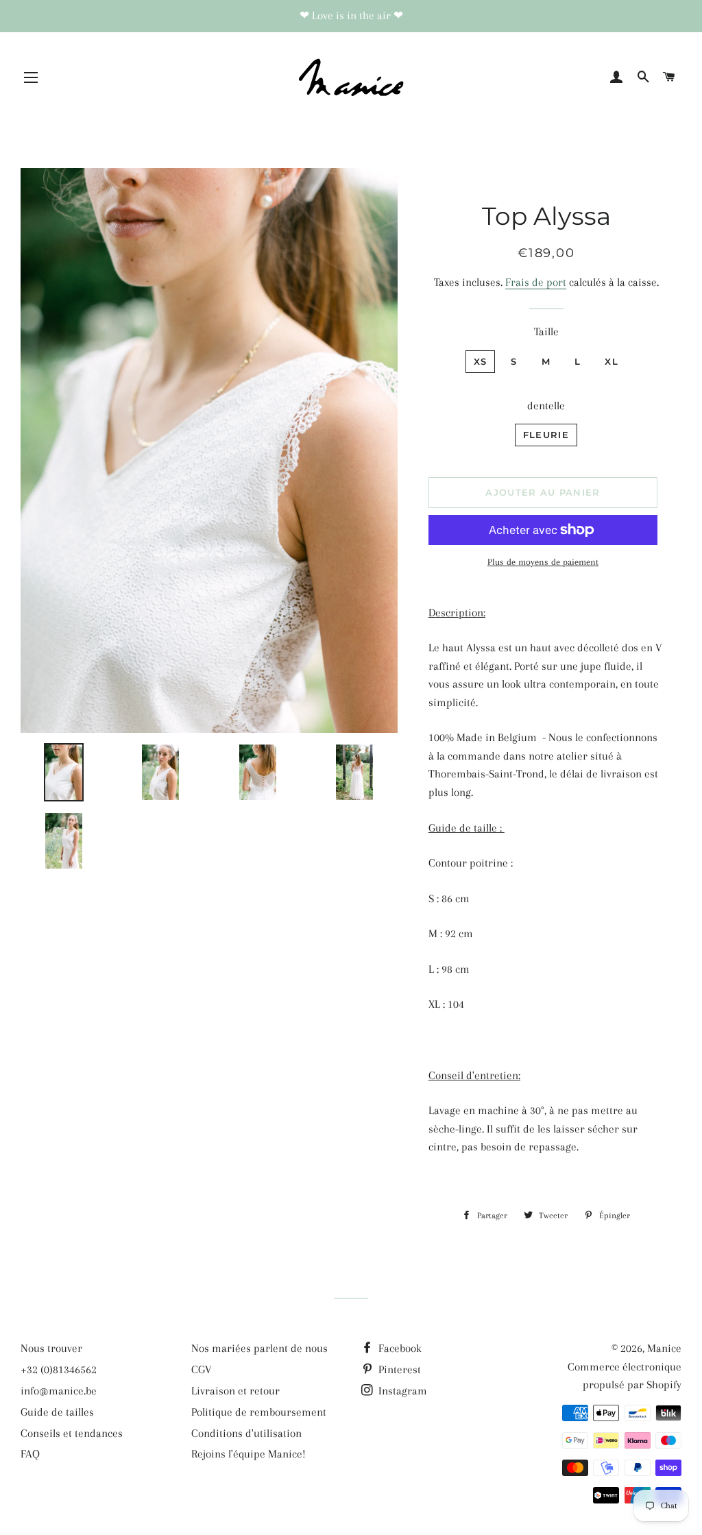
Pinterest (398, 1369)
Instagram (401, 1390)
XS (480, 361)
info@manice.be (59, 1390)
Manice (664, 1348)
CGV (201, 1369)
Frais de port (535, 282)
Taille (546, 331)
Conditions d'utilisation (246, 1433)
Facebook (399, 1348)
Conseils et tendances (72, 1433)
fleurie (546, 434)
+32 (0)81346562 (59, 1369)
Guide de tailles (57, 1411)
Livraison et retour (235, 1390)
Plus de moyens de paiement (542, 562)
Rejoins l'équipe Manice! (248, 1453)
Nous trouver (51, 1348)
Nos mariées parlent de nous (259, 1348)
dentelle (546, 405)
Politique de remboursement (258, 1411)
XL (611, 361)
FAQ (30, 1453)
